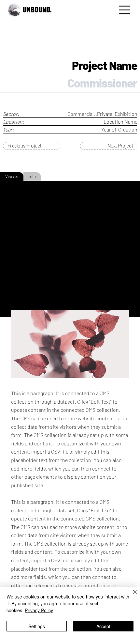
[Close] (131, 596)
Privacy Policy (39, 610)
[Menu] (125, 10)
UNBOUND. (37, 9)
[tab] (11, 176)
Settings (36, 626)
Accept (103, 626)
